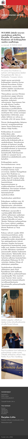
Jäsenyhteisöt (4, 411)
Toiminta (3, 408)
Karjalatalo (4, 413)
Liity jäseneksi (4, 412)
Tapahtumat (4, 409)
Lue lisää (5, 18)
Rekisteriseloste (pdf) (6, 422)
